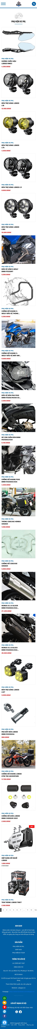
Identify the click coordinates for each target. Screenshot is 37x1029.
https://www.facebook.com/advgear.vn (21, 991)
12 (31, 910)
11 (27, 910)
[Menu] (3, 4)
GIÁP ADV (18, 949)
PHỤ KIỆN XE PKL (8, 59)
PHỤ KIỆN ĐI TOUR (18, 953)
